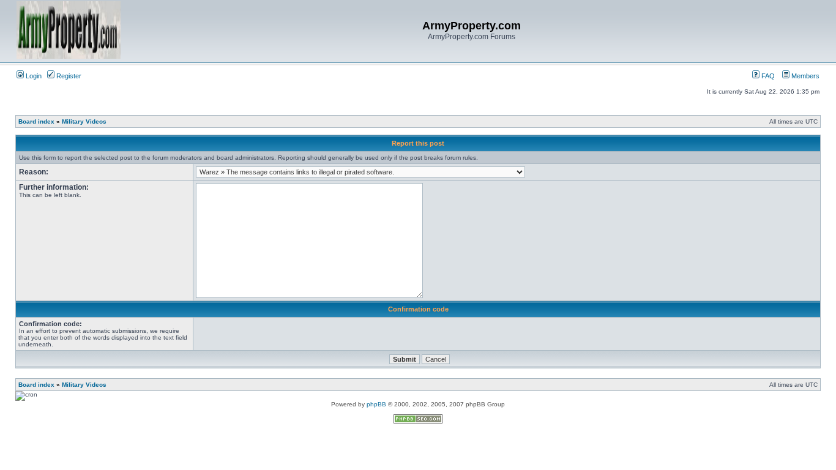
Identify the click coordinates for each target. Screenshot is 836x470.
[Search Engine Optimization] (418, 421)
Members (804, 76)
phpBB (376, 404)
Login (33, 76)
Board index (36, 121)
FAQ (767, 76)
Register (67, 76)
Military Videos (84, 121)
